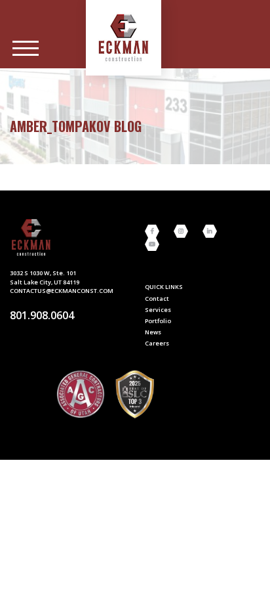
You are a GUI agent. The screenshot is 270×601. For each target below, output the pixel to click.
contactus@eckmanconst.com (61, 290)
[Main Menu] (25, 48)
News (153, 332)
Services (158, 309)
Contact (157, 298)
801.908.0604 (42, 315)
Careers (157, 343)
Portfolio (158, 321)
